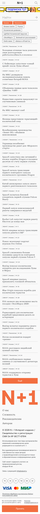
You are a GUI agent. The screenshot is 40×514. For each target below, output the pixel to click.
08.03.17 (5, 355)
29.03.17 (5, 297)
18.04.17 (5, 226)
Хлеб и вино (8, 41)
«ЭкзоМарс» (8, 37)
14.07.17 (5, 60)
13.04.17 (5, 237)
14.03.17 (5, 322)
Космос (6, 23)
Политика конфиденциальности (31, 501)
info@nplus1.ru (22, 471)
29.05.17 (5, 180)
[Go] (3, 2)
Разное (20, 26)
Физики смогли (9, 26)
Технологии (18, 23)
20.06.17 (5, 71)
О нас (5, 410)
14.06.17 (5, 95)
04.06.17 (5, 153)
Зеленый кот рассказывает (26, 37)
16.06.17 (5, 84)
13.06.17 (5, 106)
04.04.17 (5, 262)
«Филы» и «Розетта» (22, 41)
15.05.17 (5, 215)
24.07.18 (5, 46)
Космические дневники (12, 30)
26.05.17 (5, 191)
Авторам (7, 423)
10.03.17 (5, 344)
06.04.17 (5, 248)
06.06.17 (5, 126)
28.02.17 (5, 369)
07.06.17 (5, 115)
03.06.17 (5, 166)
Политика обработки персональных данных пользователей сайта (17, 495)
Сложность (8, 415)
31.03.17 (5, 275)
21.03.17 (5, 309)
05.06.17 (5, 139)
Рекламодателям (11, 419)
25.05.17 (5, 204)
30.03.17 (5, 286)
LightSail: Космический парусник (15, 34)
